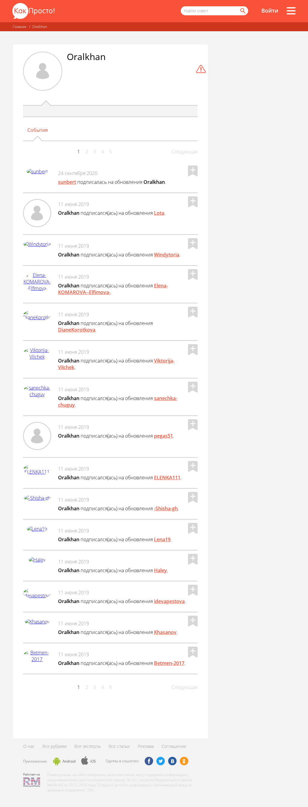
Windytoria (166, 254)
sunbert (67, 182)
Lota (159, 213)
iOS (93, 761)
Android (69, 761)
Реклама (146, 746)
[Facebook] (149, 761)
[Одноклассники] (184, 761)
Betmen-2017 (169, 663)
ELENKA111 (167, 477)
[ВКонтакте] (172, 761)
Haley (160, 570)
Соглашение (174, 746)
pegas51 (163, 435)
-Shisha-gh (166, 508)
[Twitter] (160, 761)
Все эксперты (87, 746)
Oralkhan (39, 26)
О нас (29, 746)
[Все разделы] (291, 10)
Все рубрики (54, 746)
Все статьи (119, 746)
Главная (19, 26)
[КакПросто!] (33, 11)
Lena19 (162, 539)
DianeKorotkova (76, 329)
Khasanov (165, 632)
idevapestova (169, 601)
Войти (269, 10)
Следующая (184, 151)
